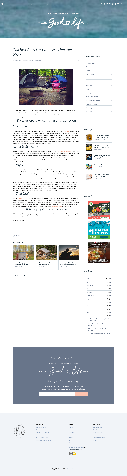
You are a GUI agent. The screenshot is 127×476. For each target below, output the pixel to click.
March (88, 316)
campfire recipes (57, 206)
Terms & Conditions (99, 437)
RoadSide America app (64, 151)
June (88, 305)
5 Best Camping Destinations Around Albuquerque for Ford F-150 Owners (22, 264)
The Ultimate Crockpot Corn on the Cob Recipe (101, 146)
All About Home (90, 63)
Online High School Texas (76, 447)
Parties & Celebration (92, 104)
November (90, 289)
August (89, 299)
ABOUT (44, 4)
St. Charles (89, 111)
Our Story (96, 430)
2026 (87, 278)
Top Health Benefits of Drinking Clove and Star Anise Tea (101, 136)
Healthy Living (90, 74)
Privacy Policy (97, 440)
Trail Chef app (23, 198)
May (88, 309)
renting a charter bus (55, 216)
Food (87, 82)
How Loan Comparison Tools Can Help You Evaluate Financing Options (103, 175)
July (88, 302)
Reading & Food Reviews (93, 100)
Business (37, 4)
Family (88, 70)
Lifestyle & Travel (24, 4)
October (89, 292)
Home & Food (9, 4)
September (90, 295)
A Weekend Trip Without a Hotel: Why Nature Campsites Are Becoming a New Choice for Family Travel (46, 264)
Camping (17, 235)
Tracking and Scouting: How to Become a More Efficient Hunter (68, 264)
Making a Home (97, 432)
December (90, 285)
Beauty (88, 78)
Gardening (89, 108)
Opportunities (55, 4)
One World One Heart (101, 165)
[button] (78, 60)
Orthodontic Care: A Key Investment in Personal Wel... (99, 329)
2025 (87, 282)
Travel (87, 89)
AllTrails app (65, 131)
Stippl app (19, 169)
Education (89, 85)
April (88, 312)
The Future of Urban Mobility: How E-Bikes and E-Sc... (99, 319)
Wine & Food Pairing (92, 96)
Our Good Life (71, 469)
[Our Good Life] (63, 21)
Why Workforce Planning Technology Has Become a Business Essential (102, 156)
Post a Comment (37, 60)
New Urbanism (97, 435)
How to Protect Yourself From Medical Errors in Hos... (99, 324)
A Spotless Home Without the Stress (99, 333)
